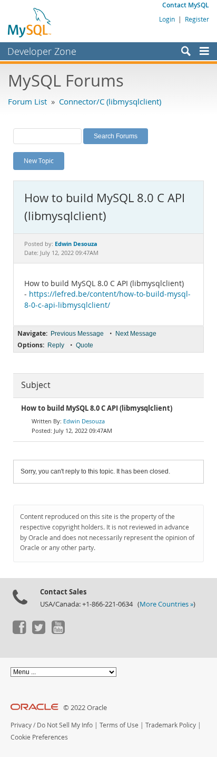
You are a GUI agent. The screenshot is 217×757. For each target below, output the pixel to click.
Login (167, 19)
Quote (84, 345)
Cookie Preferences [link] (39, 737)
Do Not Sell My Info (65, 725)
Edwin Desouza (84, 421)
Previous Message (77, 333)
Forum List (27, 101)
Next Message (135, 333)
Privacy (21, 725)
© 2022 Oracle (85, 707)
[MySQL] (30, 22)
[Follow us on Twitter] (38, 631)
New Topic (39, 160)
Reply (55, 345)
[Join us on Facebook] (19, 631)
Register (197, 19)
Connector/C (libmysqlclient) (110, 101)
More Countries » (166, 604)
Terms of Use (119, 725)
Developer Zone (41, 51)
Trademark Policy (170, 725)
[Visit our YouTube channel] (58, 631)
